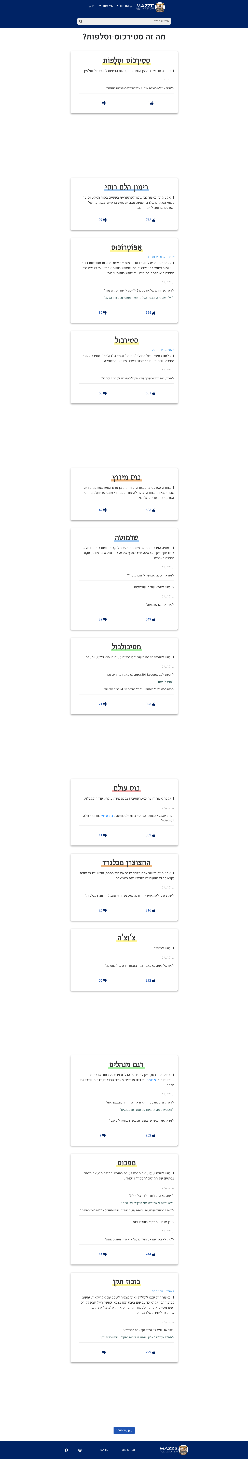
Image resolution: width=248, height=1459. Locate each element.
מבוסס (151, 1080)
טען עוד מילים (124, 1430)
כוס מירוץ (107, 816)
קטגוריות (125, 6)
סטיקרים (90, 6)
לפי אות (108, 6)
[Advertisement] (135, 145)
